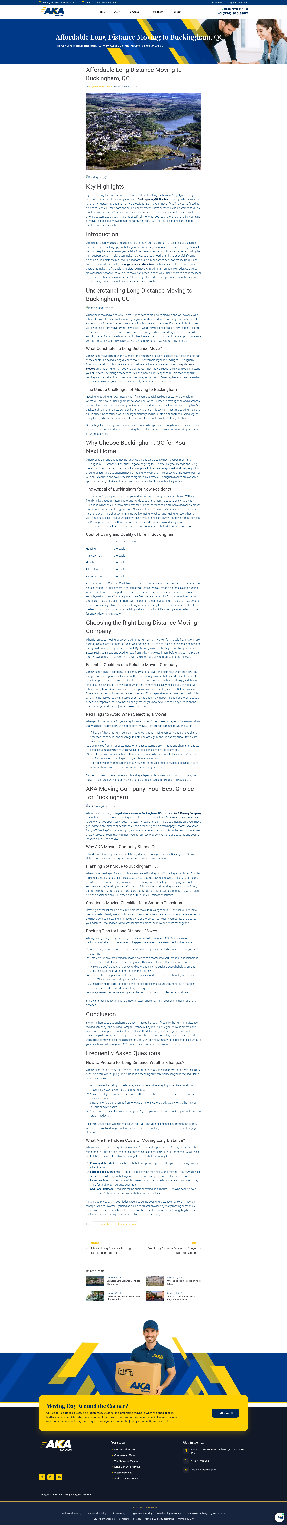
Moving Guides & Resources (159, 1518)
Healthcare (92, 562)
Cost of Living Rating (125, 541)
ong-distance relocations (139, 264)
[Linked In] (59, 1477)
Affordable (119, 548)
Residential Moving (127, 1224)
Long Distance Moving (104, 1224)
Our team (164, 199)
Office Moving (118, 1513)
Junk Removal (218, 1513)
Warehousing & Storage (169, 1513)
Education (92, 569)
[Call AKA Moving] (186, 1461)
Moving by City (186, 1518)
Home (101, 11)
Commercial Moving (96, 1513)
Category (91, 541)
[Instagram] (50, 1477)
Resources (157, 11)
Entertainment (94, 576)
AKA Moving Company (187, 813)
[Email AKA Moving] (186, 1470)
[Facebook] (42, 1477)
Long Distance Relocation (82, 45)
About (116, 11)
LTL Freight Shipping (104, 1518)
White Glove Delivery (196, 1513)
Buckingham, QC (148, 199)
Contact (176, 11)
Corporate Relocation (130, 1518)
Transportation (94, 555)
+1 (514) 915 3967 (233, 13)
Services (134, 11)
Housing (91, 548)
